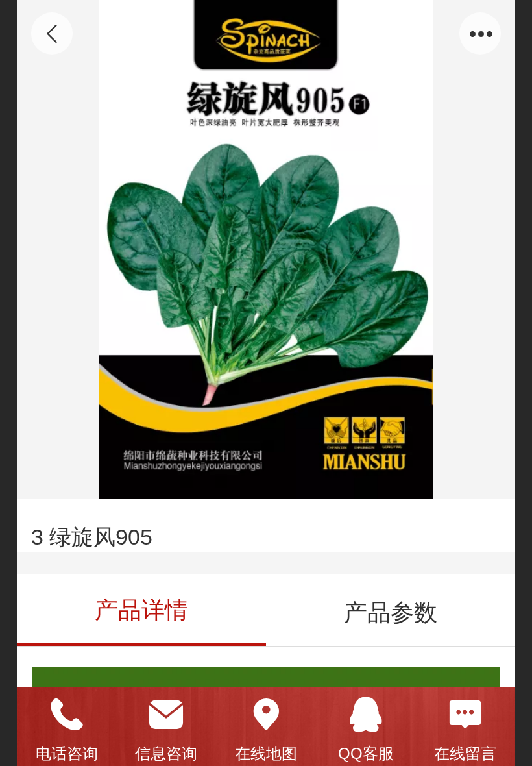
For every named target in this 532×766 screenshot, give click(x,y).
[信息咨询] (167, 714)
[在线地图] (266, 714)
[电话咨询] (67, 714)
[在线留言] (465, 714)
